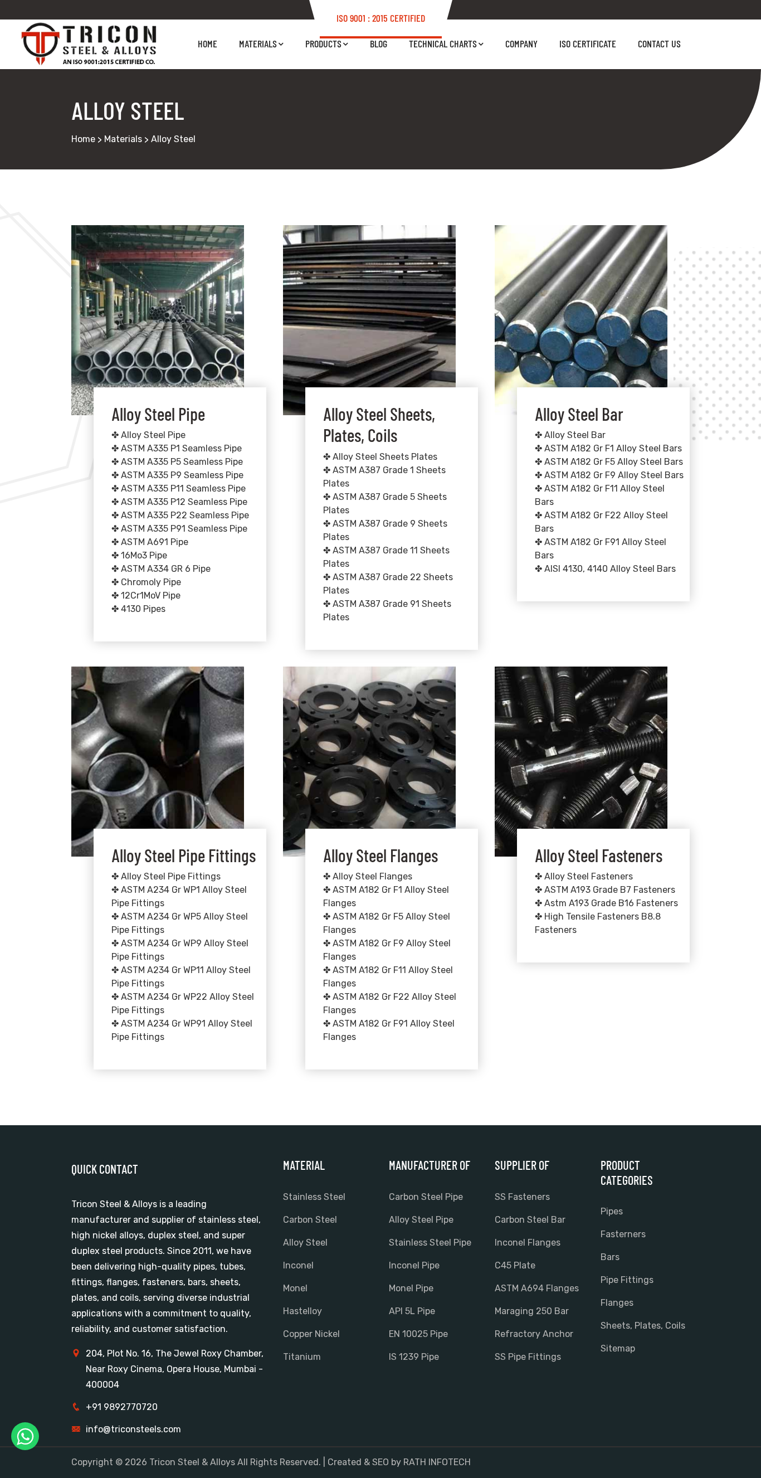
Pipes (612, 1211)
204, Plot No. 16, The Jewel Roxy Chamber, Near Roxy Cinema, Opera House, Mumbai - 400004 (175, 1369)
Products (323, 43)
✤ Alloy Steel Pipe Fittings (166, 876)
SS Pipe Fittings (528, 1356)
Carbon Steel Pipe (426, 1197)
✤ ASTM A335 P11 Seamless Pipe (178, 488)
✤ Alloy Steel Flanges (367, 876)
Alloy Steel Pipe (421, 1219)
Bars (610, 1257)
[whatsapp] (25, 1436)
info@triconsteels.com (133, 1429)
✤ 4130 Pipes (138, 609)
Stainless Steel (314, 1197)
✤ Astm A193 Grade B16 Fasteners (606, 903)
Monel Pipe (411, 1288)
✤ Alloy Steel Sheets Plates (380, 456)
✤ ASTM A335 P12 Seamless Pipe (179, 502)
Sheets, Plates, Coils (643, 1325)
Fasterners (623, 1234)
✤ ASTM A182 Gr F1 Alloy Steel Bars (608, 448)
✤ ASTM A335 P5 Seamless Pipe (177, 461)
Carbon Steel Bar (530, 1219)
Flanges (617, 1302)
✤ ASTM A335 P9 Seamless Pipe (177, 475)
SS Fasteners (522, 1197)
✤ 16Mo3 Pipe (139, 555)
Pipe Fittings (627, 1280)
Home (207, 43)
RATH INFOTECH (437, 1462)
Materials (258, 43)
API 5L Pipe (412, 1311)
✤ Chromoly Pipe (146, 582)
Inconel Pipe (414, 1265)
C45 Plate (515, 1265)
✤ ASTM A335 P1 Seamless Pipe (176, 448)
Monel (295, 1288)
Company (521, 43)
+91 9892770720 (122, 1407)
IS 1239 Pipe (414, 1356)
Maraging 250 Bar (532, 1311)
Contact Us (659, 43)
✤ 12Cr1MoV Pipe (146, 595)
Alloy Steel (305, 1242)
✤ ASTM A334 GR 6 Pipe (161, 568)
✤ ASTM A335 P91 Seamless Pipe (179, 528)
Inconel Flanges (527, 1242)
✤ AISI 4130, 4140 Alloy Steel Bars (605, 568)
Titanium (302, 1356)
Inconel (298, 1265)
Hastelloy (302, 1311)
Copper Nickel (311, 1334)
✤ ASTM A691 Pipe (149, 542)
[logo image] (90, 44)
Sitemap (618, 1348)
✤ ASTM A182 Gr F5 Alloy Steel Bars (609, 461)
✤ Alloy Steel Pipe (148, 435)
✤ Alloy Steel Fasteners (584, 876)
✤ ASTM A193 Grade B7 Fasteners (605, 889)
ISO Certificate (587, 43)
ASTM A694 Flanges (537, 1288)
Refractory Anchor (534, 1334)
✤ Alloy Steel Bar (570, 435)
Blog (378, 43)
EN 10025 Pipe (418, 1334)
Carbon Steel (310, 1219)
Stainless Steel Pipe (430, 1242)
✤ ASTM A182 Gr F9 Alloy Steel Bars (609, 475)
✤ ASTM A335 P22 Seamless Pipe (180, 515)
